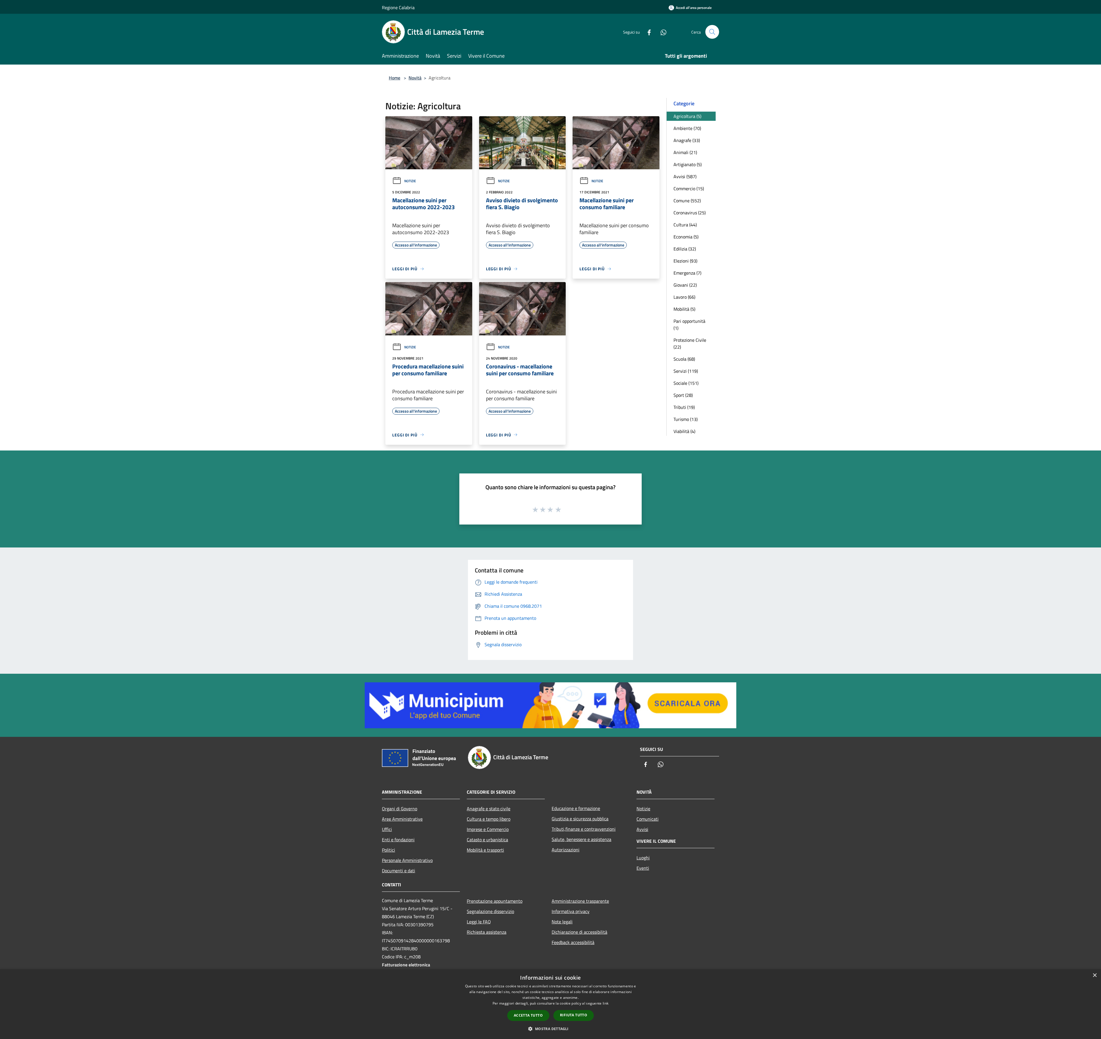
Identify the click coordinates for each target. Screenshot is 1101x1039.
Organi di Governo (399, 808)
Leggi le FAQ (479, 921)
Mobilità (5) (684, 309)
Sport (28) (683, 395)
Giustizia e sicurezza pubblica (580, 818)
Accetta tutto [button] (528, 1015)
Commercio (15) (689, 188)
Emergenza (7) (687, 272)
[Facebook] (647, 32)
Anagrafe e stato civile (488, 808)
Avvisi (642, 829)
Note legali (562, 921)
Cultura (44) (685, 224)
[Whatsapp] (661, 32)
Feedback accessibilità (573, 942)
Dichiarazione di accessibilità (579, 932)
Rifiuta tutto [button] (573, 1015)
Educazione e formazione (576, 808)
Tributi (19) (684, 407)
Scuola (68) (684, 359)
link (605, 1003)
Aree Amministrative (402, 818)
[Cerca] (712, 32)
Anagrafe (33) (687, 140)
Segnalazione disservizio (490, 911)
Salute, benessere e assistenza (581, 839)
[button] (550, 1028)
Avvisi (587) (685, 176)
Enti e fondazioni (398, 839)
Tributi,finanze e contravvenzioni (584, 829)
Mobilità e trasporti (485, 849)
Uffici (387, 829)
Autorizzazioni (565, 849)
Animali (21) (685, 152)
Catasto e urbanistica (487, 839)
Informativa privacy (570, 911)
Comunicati (648, 818)
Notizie (410, 181)
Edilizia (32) (685, 248)
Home (394, 77)
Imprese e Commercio (488, 829)
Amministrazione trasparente (580, 901)
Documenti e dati (398, 870)
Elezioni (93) (685, 260)
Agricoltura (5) (687, 116)
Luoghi (643, 857)
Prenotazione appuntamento (494, 901)
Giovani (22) (685, 284)
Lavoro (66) (684, 297)
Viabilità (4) (684, 431)
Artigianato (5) (688, 164)
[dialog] (550, 1004)
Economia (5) (686, 236)
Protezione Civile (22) (690, 343)
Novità (415, 77)
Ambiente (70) (687, 128)
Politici (388, 849)
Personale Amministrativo (407, 860)
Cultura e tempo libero (488, 818)
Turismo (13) (686, 419)
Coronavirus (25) (690, 212)
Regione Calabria (398, 7)
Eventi (643, 868)
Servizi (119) (686, 371)
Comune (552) (687, 200)
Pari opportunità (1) (689, 324)
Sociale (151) (686, 383)
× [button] (1094, 975)
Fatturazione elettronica (406, 964)
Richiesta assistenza (486, 932)
